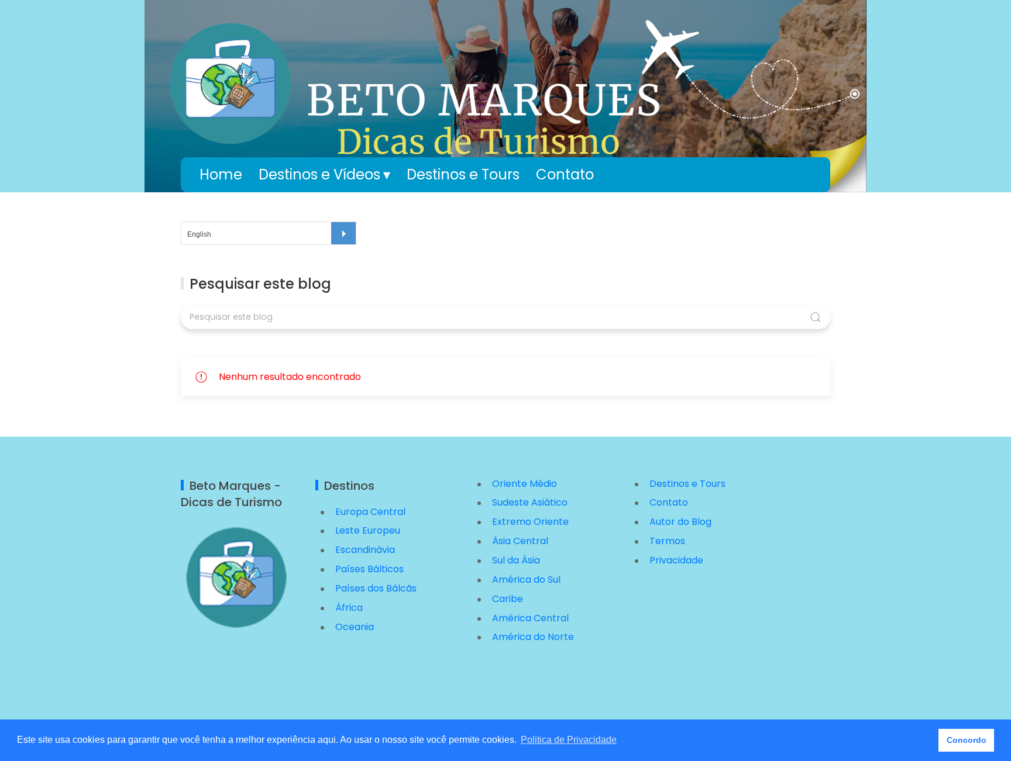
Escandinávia (365, 549)
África (349, 607)
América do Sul (526, 579)
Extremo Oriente (530, 521)
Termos (667, 541)
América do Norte (533, 637)
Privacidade (676, 560)
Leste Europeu (367, 530)
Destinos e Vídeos (319, 174)
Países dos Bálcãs (376, 588)
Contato (565, 174)
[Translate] (343, 233)
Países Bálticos (369, 569)
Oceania (354, 627)
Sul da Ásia (516, 560)
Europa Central (370, 511)
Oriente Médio (524, 483)
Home (221, 174)
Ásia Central (520, 541)
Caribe (507, 599)
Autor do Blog (680, 521)
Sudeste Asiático (530, 502)
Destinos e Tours (463, 174)
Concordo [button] (966, 740)
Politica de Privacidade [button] (569, 740)
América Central (530, 618)
